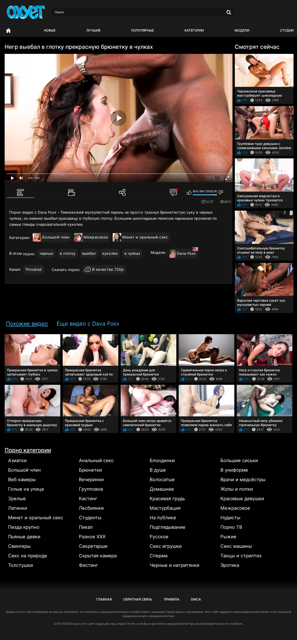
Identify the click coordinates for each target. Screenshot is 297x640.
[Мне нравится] (189, 192)
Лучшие (93, 30)
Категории (194, 30)
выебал (89, 253)
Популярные (142, 30)
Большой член (55, 237)
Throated (33, 269)
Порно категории (28, 450)
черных (47, 253)
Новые (49, 30)
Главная (8, 30)
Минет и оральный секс (145, 237)
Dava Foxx (186, 253)
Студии (287, 30)
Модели (242, 30)
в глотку (67, 253)
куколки (110, 253)
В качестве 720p (108, 269)
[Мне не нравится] (220, 192)
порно (29, 253)
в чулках (132, 253)
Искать (229, 12)
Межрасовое (96, 237)
